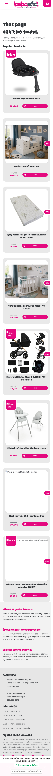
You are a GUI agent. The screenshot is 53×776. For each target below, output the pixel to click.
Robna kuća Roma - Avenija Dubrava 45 (22, 682)
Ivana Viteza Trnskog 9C (16, 696)
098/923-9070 (13, 700)
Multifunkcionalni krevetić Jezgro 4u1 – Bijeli (26, 307)
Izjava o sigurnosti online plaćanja (16, 728)
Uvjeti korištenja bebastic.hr (14, 724)
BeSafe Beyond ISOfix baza (26, 98)
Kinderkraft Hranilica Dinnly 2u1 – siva (26, 448)
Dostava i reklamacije (11, 711)
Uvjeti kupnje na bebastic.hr (14, 719)
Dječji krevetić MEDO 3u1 (26, 166)
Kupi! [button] (35, 106)
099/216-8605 (13, 686)
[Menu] (8, 4)
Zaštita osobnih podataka (13, 715)
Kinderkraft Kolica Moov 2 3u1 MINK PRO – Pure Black (26, 378)
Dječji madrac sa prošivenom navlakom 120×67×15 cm (26, 236)
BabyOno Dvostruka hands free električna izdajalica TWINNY (26, 585)
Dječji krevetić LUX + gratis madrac (26, 516)
